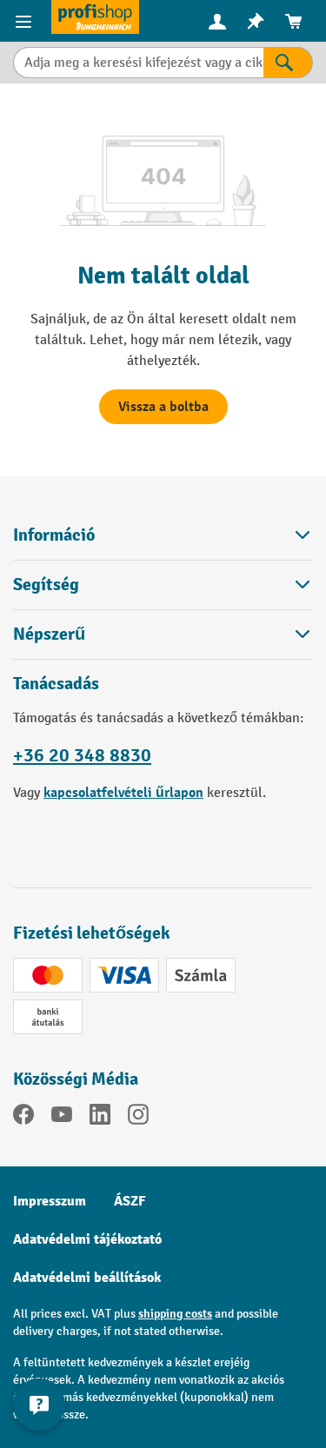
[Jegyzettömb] (255, 21)
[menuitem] (217, 21)
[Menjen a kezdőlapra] (95, 17)
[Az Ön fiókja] (217, 21)
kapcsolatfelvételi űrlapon (123, 792)
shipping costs (175, 1313)
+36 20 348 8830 (82, 755)
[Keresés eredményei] (288, 62)
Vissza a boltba (163, 406)
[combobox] (138, 62)
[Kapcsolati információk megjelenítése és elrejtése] (39, 1404)
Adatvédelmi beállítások (87, 1277)
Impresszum (49, 1201)
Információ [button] (54, 535)
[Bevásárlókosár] (294, 21)
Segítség (46, 585)
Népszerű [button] (49, 634)
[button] (163, 584)
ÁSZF (130, 1201)
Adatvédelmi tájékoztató (87, 1239)
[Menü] (25, 21)
